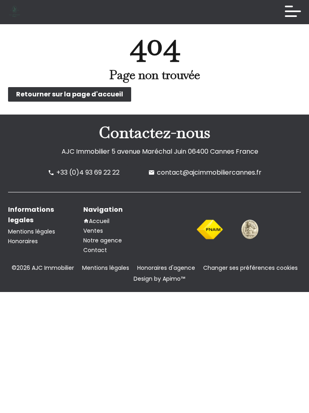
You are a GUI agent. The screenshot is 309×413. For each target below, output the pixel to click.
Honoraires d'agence (166, 268)
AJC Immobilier (86, 151)
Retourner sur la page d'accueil (69, 94)
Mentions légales (105, 268)
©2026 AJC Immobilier (43, 268)
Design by (158, 279)
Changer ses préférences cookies (250, 268)
